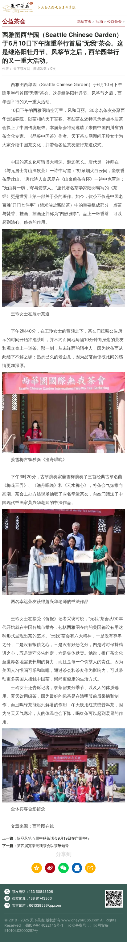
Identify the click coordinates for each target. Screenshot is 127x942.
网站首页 (84, 21)
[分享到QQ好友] (77, 868)
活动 (99, 21)
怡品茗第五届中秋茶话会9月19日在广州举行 (53, 838)
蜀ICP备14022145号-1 (44, 925)
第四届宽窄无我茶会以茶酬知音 (43, 845)
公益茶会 (114, 21)
